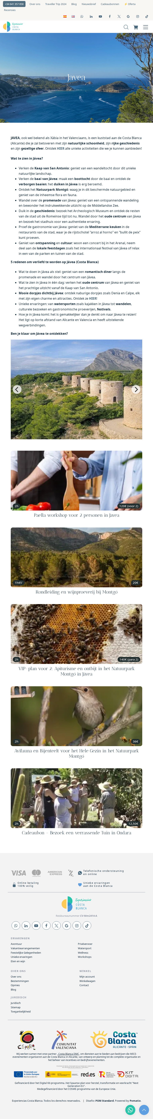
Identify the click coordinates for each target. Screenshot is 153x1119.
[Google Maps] (66, 925)
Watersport (84, 948)
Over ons (16, 976)
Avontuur (16, 944)
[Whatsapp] (16, 925)
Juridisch (16, 1003)
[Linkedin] (26, 925)
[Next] (135, 389)
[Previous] (17, 389)
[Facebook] (46, 925)
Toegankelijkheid (21, 1011)
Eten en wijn (18, 961)
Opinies (15, 985)
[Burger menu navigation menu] (145, 26)
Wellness (83, 952)
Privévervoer (85, 944)
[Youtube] (36, 925)
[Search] (126, 26)
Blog (13, 989)
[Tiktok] (87, 925)
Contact (84, 985)
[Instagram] (77, 925)
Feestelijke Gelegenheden (26, 952)
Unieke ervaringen (21, 957)
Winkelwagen (87, 981)
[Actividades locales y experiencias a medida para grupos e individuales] (33, 27)
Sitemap (16, 1007)
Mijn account (87, 976)
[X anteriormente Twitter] (56, 925)
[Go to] (82, 16)
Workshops (84, 957)
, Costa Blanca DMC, (68, 1054)
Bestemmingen (20, 981)
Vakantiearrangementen (25, 948)
